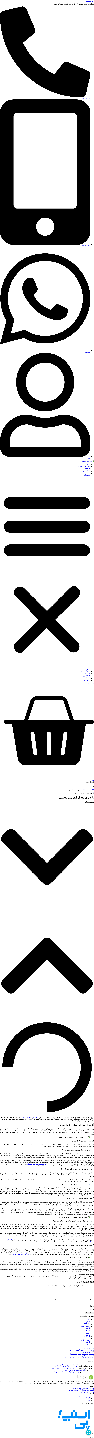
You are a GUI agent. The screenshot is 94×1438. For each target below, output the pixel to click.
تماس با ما (87, 1400)
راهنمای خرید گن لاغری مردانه (85, 1392)
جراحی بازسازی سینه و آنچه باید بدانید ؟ (82, 1350)
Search (92, 782)
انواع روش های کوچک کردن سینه (75, 1370)
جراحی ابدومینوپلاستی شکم (29, 1117)
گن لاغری (87, 468)
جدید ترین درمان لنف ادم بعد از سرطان (65, 1366)
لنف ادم (88, 473)
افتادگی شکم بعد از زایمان (21, 1254)
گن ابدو (88, 470)
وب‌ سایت (91, 1309)
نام (93, 1302)
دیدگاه (91, 1299)
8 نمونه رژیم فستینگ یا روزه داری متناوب (81, 1390)
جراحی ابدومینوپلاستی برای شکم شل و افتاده (66, 1372)
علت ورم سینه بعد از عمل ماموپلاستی (82, 1388)
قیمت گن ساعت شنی (83, 466)
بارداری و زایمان (85, 1326)
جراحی (88, 1321)
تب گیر (88, 464)
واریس (88, 1328)
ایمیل (92, 1306)
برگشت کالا (86, 1398)
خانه (92, 789)
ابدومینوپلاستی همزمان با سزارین (36, 1164)
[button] (47, 572)
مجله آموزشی (86, 789)
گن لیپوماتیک (86, 471)
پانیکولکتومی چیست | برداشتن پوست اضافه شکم (79, 1357)
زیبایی (88, 1319)
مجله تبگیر (87, 475)
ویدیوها (88, 1330)
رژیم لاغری (87, 1323)
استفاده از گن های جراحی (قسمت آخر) (82, 1354)
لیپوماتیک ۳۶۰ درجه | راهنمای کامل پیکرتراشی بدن (66, 1365)
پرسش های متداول (84, 1397)
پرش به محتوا (90, 1)
